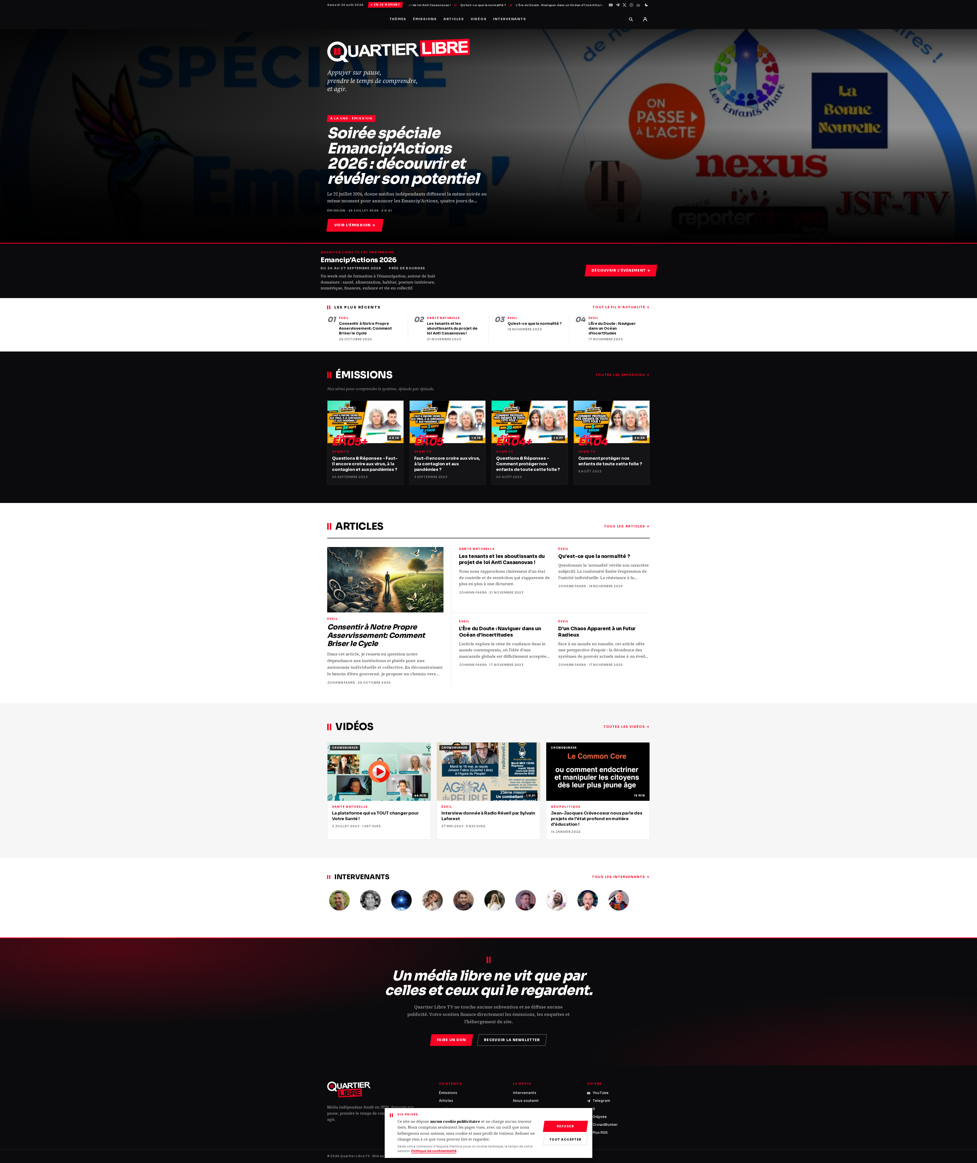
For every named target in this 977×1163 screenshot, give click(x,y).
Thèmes (398, 19)
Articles (453, 19)
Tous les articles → (627, 526)
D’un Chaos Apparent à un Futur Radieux (565, 5)
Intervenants (509, 19)
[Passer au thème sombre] (646, 5)
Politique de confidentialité (433, 1151)
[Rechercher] (631, 19)
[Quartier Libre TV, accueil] (349, 1089)
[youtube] (611, 5)
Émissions (425, 19)
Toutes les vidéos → (627, 727)
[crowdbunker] (638, 5)
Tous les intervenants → (621, 877)
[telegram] (618, 5)
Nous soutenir (526, 1101)
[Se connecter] (645, 19)
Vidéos (479, 19)
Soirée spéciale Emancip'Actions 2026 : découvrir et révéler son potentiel (403, 156)
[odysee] (631, 5)
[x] (624, 5)
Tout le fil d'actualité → (621, 307)
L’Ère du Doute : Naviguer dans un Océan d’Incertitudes (479, 5)
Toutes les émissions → (623, 375)
